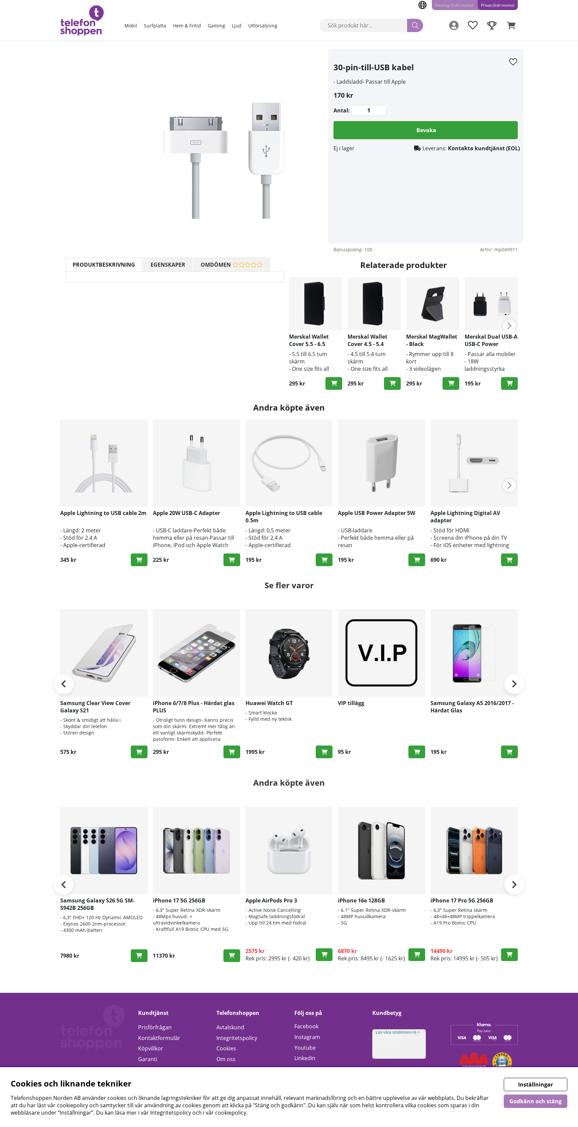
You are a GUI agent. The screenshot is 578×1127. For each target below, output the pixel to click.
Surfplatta (155, 25)
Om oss (225, 1059)
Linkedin (304, 1058)
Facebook (306, 1026)
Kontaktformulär (159, 1038)
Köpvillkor (150, 1048)
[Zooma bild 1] (225, 146)
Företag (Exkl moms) (454, 5)
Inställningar (535, 1084)
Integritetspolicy (236, 1038)
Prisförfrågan (155, 1027)
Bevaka (426, 130)
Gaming (216, 25)
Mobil (130, 25)
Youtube (305, 1047)
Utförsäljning (262, 25)
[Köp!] (333, 383)
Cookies (226, 1048)
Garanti (147, 1059)
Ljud (237, 25)
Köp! (509, 383)
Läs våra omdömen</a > (398, 1032)
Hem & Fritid (187, 25)
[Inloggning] (454, 25)
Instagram (307, 1037)
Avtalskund (230, 1027)
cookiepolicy (230, 1112)
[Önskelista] (472, 25)
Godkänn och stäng (535, 1101)
